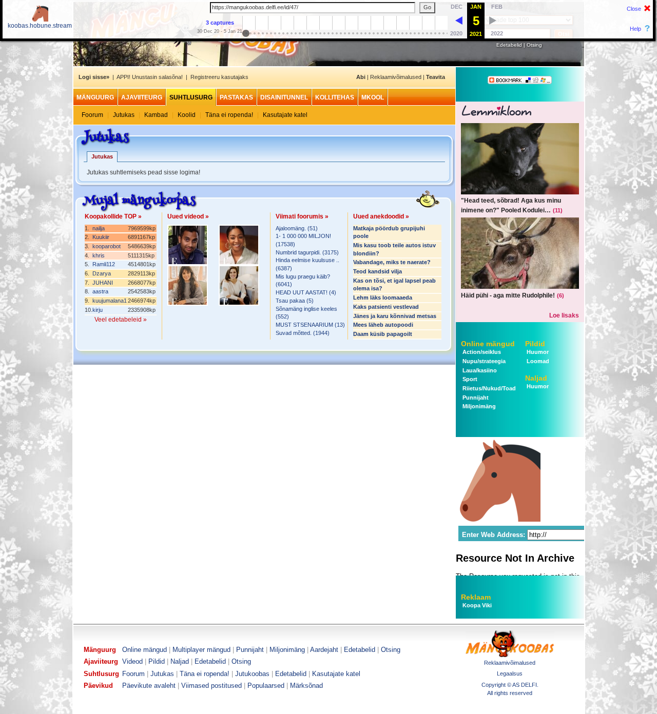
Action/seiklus (481, 352)
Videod (132, 661)
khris (98, 255)
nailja (98, 228)
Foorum (92, 114)
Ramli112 (103, 264)
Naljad (536, 378)
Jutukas (123, 114)
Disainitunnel (284, 97)
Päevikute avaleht (149, 685)
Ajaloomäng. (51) (297, 228)
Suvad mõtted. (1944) (303, 333)
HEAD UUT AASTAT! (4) (306, 292)
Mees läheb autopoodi (383, 325)
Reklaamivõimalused (395, 77)
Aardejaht (324, 649)
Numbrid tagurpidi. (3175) (307, 252)
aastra (100, 291)
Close (634, 9)
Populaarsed (265, 685)
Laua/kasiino (479, 370)
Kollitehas (334, 97)
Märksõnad (306, 685)
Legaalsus (510, 673)
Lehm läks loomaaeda (382, 297)
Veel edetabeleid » (120, 319)
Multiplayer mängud (201, 649)
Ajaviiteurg (141, 97)
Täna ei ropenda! (229, 114)
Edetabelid (509, 45)
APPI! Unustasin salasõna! (150, 77)
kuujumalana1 (109, 301)
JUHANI (102, 283)
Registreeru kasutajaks (219, 77)
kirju (97, 310)
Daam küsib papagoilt (382, 334)
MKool (372, 97)
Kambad (156, 114)
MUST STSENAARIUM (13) (310, 325)
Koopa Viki (477, 605)
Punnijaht (475, 397)
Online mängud (488, 344)
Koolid (187, 114)
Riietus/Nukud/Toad (488, 388)
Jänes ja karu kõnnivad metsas (394, 316)
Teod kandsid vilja (377, 271)
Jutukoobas (252, 674)
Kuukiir (100, 237)
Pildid (535, 344)
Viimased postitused (211, 685)
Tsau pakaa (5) (295, 301)
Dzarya (101, 273)
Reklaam (476, 597)
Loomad (537, 361)
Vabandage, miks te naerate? (392, 262)
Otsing (534, 45)
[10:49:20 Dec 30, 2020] (458, 20)
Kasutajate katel (285, 114)
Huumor (537, 352)
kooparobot (106, 246)
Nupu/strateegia (483, 361)
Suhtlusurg (190, 97)
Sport (469, 379)
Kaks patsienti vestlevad (386, 307)
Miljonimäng (478, 406)
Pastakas (236, 97)
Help (635, 29)
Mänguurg (95, 97)
